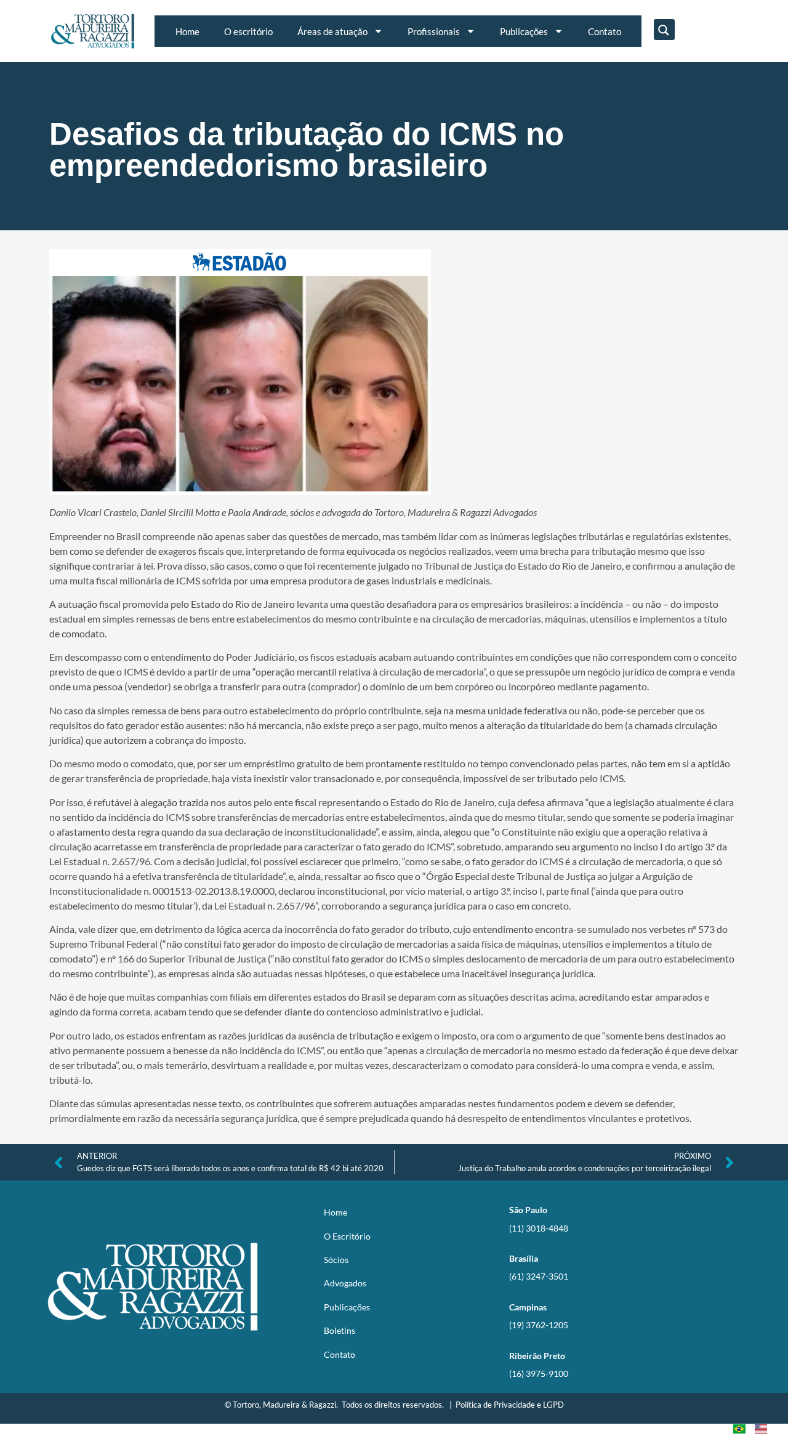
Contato (604, 31)
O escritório (248, 31)
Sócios (336, 1259)
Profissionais (434, 31)
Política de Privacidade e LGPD (510, 1405)
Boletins (339, 1330)
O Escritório (347, 1236)
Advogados (345, 1283)
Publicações (524, 31)
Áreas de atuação (332, 31)
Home (187, 31)
